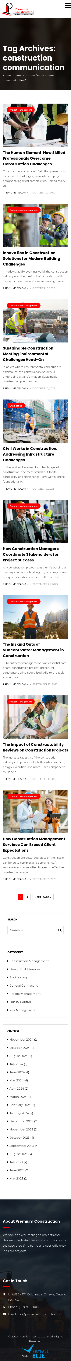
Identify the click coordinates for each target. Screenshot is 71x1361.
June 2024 (17, 1072)
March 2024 (18, 1097)
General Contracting (23, 985)
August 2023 (18, 1154)
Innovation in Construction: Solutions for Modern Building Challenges (31, 258)
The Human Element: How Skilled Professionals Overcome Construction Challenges (34, 158)
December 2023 (21, 1121)
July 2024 (16, 1064)
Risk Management (22, 1010)
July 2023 (16, 1162)
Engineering (15, 405)
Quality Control (20, 1002)
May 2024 (16, 1080)
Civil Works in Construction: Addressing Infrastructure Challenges (30, 454)
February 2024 (20, 1105)
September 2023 (21, 1146)
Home (7, 75)
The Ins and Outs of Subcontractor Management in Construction (33, 650)
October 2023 (19, 1137)
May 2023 (16, 1178)
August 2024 (18, 1056)
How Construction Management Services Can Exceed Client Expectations (34, 844)
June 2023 (16, 1170)
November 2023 (21, 1129)
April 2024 (16, 1088)
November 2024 (21, 1039)
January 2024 (19, 1113)
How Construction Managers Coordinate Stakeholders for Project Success (31, 554)
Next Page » (43, 897)
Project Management (20, 110)
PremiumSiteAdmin (15, 192)
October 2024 (19, 1047)
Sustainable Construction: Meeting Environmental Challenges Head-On (28, 354)
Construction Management (23, 210)
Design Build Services (24, 969)
